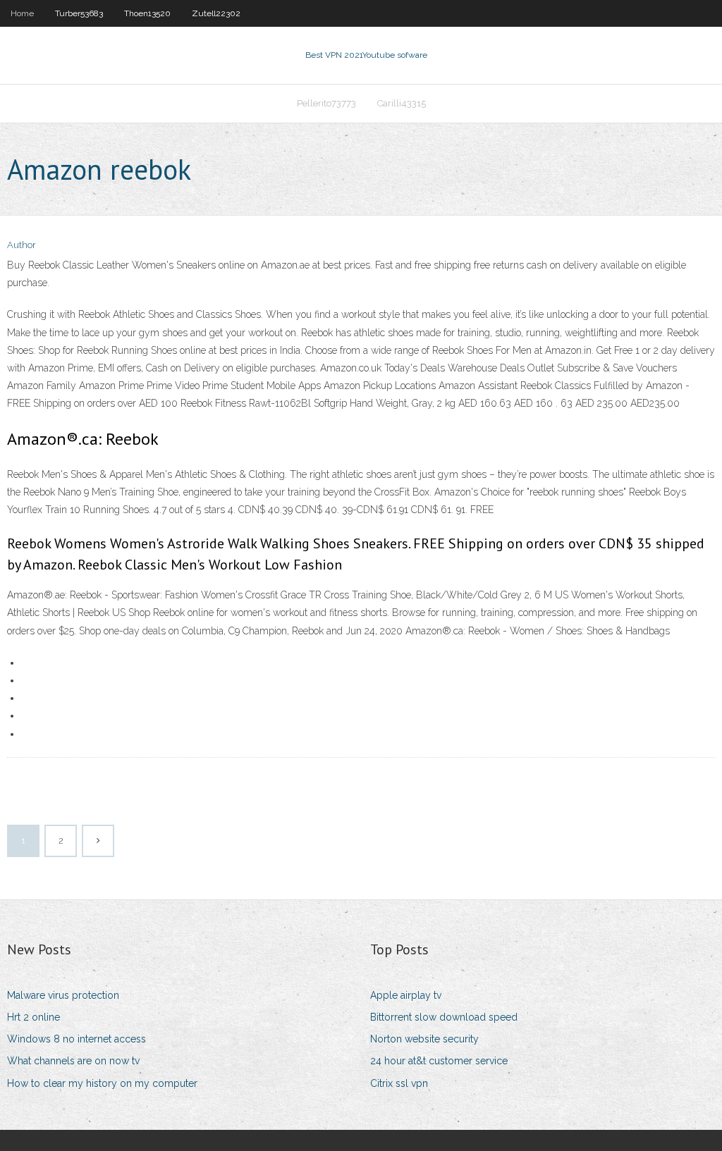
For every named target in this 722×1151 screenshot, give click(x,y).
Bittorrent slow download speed (444, 1017)
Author (21, 245)
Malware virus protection (63, 995)
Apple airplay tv (405, 995)
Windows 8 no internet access (76, 1039)
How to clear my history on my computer (102, 1083)
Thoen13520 (147, 13)
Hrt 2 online (33, 1017)
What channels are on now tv (73, 1060)
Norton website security (424, 1039)
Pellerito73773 (326, 103)
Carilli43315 (401, 103)
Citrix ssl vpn (399, 1083)
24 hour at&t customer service (439, 1060)
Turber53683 (79, 13)
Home (22, 13)
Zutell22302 (216, 13)
